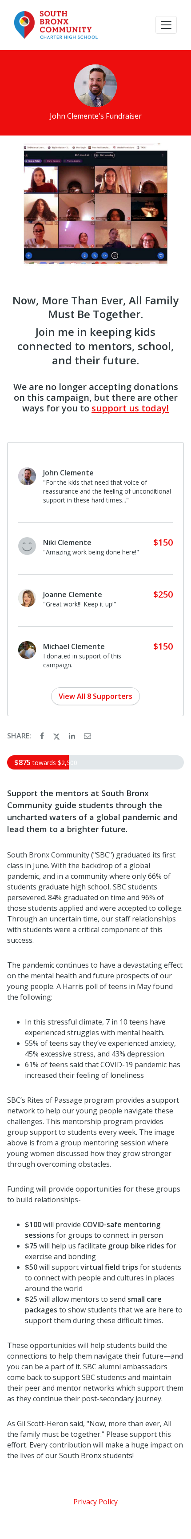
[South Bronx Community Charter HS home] (56, 25)
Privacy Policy (95, 1502)
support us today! (130, 408)
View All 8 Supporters (95, 696)
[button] (166, 25)
